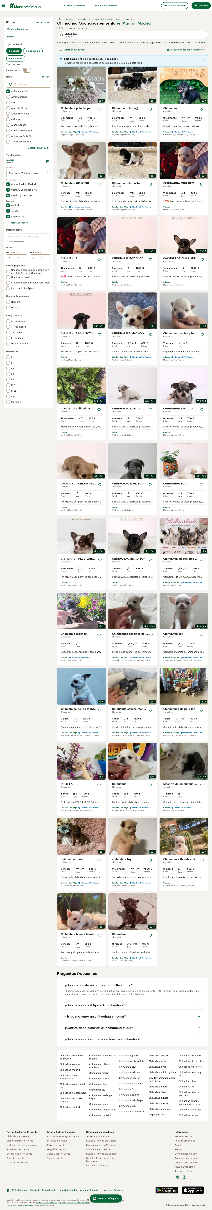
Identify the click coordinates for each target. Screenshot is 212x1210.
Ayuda (178, 1145)
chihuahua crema (188, 1115)
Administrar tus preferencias (20, 1205)
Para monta (15, 58)
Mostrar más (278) (38, 147)
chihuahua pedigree (160, 1109)
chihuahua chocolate (130, 1083)
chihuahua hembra (99, 1078)
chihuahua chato (158, 1092)
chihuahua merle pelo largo (101, 1097)
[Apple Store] (192, 1190)
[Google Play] (167, 1190)
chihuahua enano (98, 1104)
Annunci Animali (89, 1190)
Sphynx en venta (55, 1145)
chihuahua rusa (157, 1061)
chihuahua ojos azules (191, 1061)
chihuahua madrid (70, 1069)
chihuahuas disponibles (132, 1061)
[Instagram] (184, 1177)
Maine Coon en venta (58, 1153)
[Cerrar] (204, 59)
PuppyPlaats (49, 1190)
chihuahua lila (186, 1086)
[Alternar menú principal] (3, 5)
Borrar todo (42, 22)
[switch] (27, 70)
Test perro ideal (183, 1171)
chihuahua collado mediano (99, 1066)
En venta (14, 51)
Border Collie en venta (19, 1153)
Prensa (178, 1149)
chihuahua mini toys (189, 1109)
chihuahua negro (158, 1086)
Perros (11, 36)
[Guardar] (99, 109)
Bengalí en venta (55, 1149)
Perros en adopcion (97, 1165)
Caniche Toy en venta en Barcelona (100, 1160)
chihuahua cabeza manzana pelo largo (189, 1102)
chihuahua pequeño (189, 1055)
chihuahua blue (157, 1066)
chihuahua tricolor (129, 1078)
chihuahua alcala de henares (71, 1100)
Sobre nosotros (183, 1136)
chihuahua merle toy (190, 1066)
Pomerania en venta (18, 1149)
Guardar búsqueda (74, 49)
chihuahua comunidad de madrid (72, 1057)
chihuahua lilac (187, 1081)
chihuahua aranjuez (70, 1064)
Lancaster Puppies (112, 1190)
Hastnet (34, 1190)
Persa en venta (54, 1158)
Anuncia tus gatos (185, 1166)
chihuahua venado (159, 1055)
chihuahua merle (158, 1103)
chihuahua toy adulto (101, 1115)
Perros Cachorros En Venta (22, 1132)
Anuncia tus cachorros (187, 1162)
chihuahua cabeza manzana (188, 1094)
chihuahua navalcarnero (73, 1092)
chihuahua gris (127, 1089)
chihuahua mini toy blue (162, 1072)
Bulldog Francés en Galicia (101, 1153)
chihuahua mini (127, 1106)
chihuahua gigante (129, 1094)
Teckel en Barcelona (97, 1136)
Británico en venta (56, 1140)
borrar (45, 76)
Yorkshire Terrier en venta (21, 1145)
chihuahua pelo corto (131, 1072)
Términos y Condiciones (46, 1202)
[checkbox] (8, 91)
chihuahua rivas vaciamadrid (68, 1077)
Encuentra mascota (75, 5)
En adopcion (33, 51)
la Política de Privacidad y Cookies (74, 1202)
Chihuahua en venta (18, 1136)
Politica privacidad (185, 1140)
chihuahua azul (127, 1066)
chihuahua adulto (158, 1097)
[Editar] (48, 161)
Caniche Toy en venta (19, 1162)
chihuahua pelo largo (131, 1100)
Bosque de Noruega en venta (62, 1136)
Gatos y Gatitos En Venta (60, 1132)
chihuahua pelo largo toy (190, 1074)
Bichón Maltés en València (101, 1145)
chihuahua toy (97, 1089)
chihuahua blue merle (131, 1111)
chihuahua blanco (99, 1084)
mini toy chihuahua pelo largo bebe (162, 1079)
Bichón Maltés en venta (20, 1140)
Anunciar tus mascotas (187, 1158)
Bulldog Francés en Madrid (101, 1140)
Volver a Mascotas (17, 29)
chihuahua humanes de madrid (102, 1057)
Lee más (201, 42)
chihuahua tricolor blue (102, 1109)
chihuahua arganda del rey (72, 1086)
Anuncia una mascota (106, 5)
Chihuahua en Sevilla (98, 1149)
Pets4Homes (19, 1190)
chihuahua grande (129, 1055)
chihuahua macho (99, 1073)
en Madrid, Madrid (134, 23)
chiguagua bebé (157, 1114)
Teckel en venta (15, 1158)
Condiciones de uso (186, 1153)
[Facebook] (178, 1177)
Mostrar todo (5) (20, 222)
